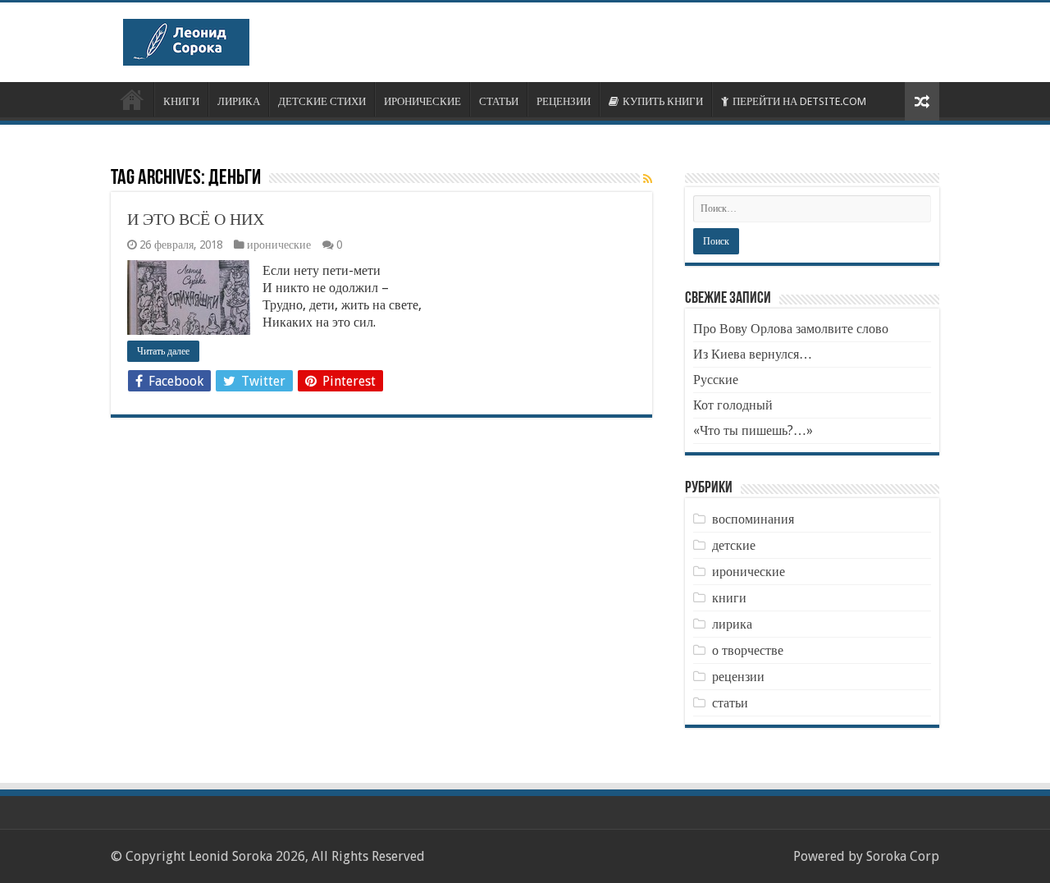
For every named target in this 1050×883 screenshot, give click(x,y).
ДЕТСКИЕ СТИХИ (322, 101)
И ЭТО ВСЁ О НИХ (195, 219)
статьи (730, 703)
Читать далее (163, 351)
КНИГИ (181, 101)
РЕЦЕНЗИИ (563, 101)
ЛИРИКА (238, 101)
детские (734, 545)
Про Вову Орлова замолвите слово (790, 328)
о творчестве (747, 650)
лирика (732, 624)
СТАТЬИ (498, 101)
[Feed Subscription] (647, 178)
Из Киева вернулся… (752, 354)
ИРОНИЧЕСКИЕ (422, 101)
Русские (715, 379)
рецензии (738, 676)
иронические (279, 244)
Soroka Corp (902, 856)
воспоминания (753, 519)
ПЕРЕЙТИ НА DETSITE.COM (799, 101)
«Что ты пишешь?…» (753, 430)
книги (729, 598)
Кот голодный (733, 405)
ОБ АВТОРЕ (132, 99)
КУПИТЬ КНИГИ (663, 101)
